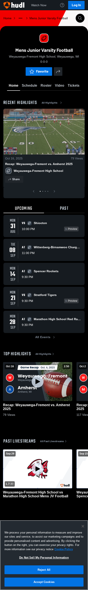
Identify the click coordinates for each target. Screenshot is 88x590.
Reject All (44, 569)
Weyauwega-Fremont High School (38, 170)
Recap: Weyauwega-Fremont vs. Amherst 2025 (39, 164)
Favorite (42, 71)
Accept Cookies (44, 582)
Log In (76, 5)
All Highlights (50, 103)
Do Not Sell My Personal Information (44, 557)
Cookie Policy (63, 549)
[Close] (83, 526)
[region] (44, 555)
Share (16, 179)
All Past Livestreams (52, 441)
